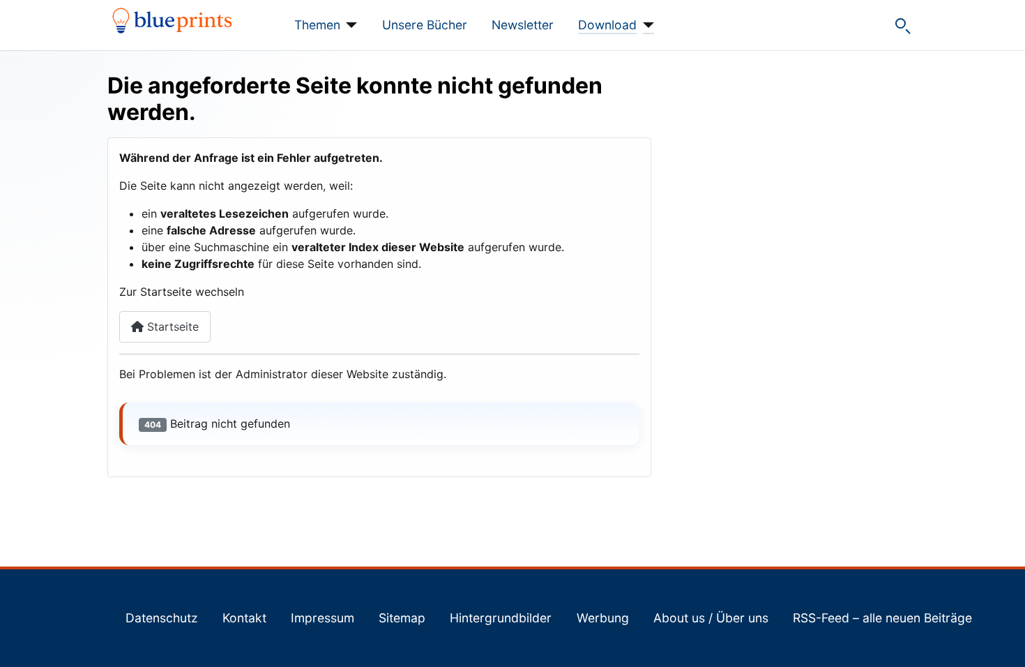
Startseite (171, 327)
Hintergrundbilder (501, 617)
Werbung (603, 617)
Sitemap (402, 617)
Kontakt (244, 617)
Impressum (322, 617)
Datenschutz (162, 617)
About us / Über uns (710, 617)
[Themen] (349, 25)
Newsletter (523, 24)
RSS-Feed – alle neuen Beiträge (882, 617)
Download (607, 24)
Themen (317, 24)
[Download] (645, 25)
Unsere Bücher (424, 24)
